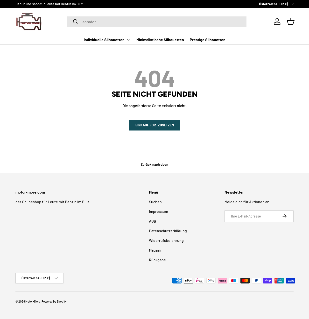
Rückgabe (157, 259)
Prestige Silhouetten (207, 39)
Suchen (155, 201)
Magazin (155, 250)
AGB (152, 221)
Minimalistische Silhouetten (160, 39)
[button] (290, 21)
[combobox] (156, 21)
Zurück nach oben (154, 164)
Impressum (158, 211)
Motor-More (32, 301)
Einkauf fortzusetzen (154, 125)
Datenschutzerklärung (168, 230)
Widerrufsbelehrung (166, 240)
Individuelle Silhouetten (104, 39)
